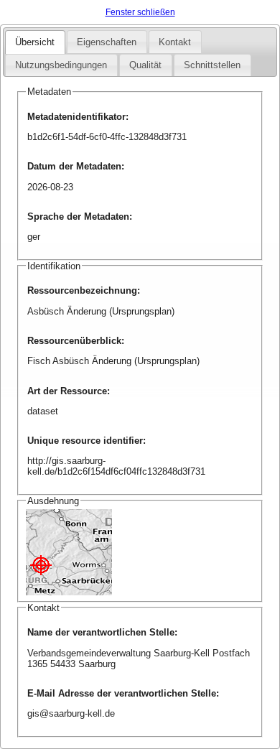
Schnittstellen (212, 65)
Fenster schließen (140, 12)
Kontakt (175, 42)
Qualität (145, 65)
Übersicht (35, 42)
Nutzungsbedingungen (61, 65)
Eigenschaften (106, 42)
